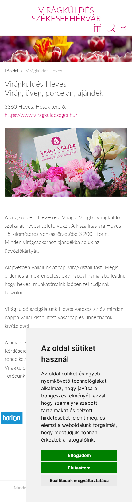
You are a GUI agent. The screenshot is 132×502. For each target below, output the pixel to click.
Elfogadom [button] (79, 455)
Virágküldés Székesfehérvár (66, 14)
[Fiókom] (123, 28)
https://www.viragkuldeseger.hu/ (41, 115)
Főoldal (11, 70)
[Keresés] (111, 28)
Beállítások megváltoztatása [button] (79, 480)
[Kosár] (97, 28)
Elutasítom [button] (79, 467)
